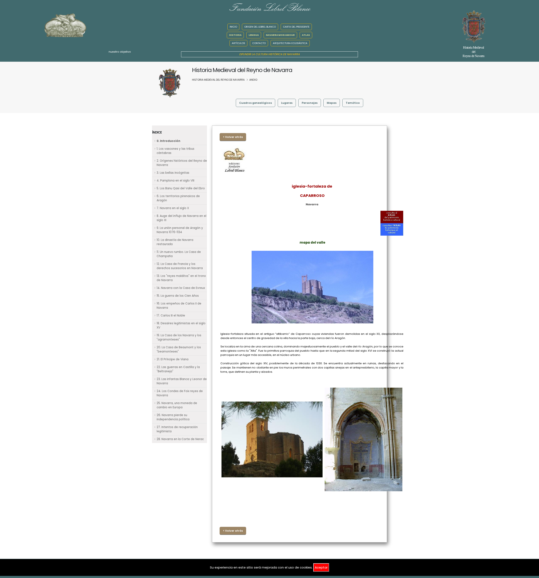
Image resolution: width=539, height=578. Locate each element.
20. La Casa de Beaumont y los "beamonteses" (179, 349)
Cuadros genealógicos (255, 103)
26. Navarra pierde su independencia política (173, 417)
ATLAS (306, 35)
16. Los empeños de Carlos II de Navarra (179, 306)
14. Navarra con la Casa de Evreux (181, 288)
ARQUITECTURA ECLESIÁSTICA (290, 43)
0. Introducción (168, 141)
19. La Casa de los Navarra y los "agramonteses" (179, 337)
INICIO (233, 26)
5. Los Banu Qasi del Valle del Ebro (181, 188)
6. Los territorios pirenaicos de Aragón (178, 198)
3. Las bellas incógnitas (173, 173)
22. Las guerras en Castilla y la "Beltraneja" (178, 369)
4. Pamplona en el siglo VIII (175, 181)
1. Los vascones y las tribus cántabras (175, 151)
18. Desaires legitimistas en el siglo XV (181, 325)
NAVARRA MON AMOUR (280, 35)
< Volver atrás (233, 137)
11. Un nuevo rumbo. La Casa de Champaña (179, 254)
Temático (353, 103)
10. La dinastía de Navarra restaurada (175, 242)
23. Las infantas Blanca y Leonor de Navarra (182, 381)
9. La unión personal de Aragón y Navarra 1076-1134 (180, 230)
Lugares (286, 103)
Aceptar (321, 567)
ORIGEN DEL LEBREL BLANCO (260, 26)
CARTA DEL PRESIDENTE (296, 26)
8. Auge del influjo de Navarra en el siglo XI (181, 218)
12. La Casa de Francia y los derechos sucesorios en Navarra (180, 266)
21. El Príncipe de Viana (172, 359)
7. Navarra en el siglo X (173, 208)
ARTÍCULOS (238, 43)
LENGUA (254, 35)
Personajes (310, 103)
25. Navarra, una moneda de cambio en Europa (177, 405)
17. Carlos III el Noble (171, 316)
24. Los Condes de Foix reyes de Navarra (180, 393)
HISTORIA (235, 35)
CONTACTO (259, 43)
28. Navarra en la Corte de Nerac (180, 439)
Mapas (331, 103)
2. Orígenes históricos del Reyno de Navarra (182, 163)
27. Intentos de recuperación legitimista (177, 429)
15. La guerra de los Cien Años (178, 296)
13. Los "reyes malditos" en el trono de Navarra (181, 278)
